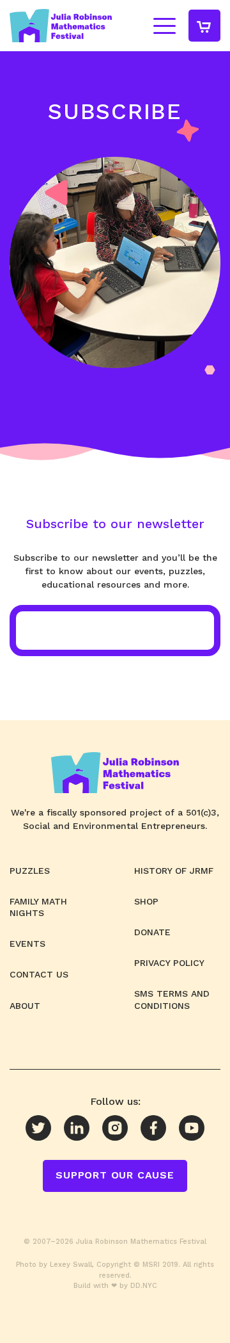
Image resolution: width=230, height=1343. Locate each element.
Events (27, 943)
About (25, 1006)
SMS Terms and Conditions (172, 999)
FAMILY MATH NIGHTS (38, 907)
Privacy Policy (169, 963)
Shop (146, 901)
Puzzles (30, 870)
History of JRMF (173, 870)
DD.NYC (143, 1286)
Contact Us (39, 974)
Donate (152, 932)
